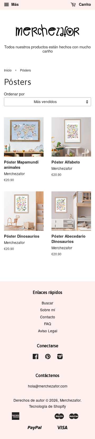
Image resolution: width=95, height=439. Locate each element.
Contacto (47, 316)
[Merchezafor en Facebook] (35, 357)
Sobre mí (47, 309)
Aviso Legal (47, 330)
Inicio (8, 70)
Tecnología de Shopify (47, 406)
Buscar (47, 302)
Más (14, 4)
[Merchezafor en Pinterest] (48, 357)
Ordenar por (14, 93)
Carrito (84, 4)
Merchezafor (70, 400)
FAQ (47, 323)
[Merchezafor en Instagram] (60, 357)
